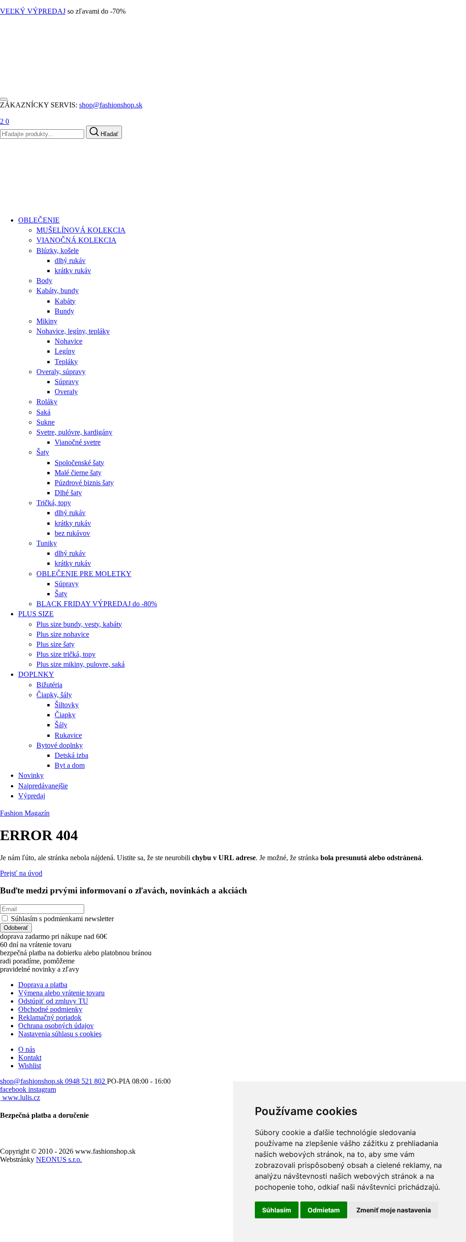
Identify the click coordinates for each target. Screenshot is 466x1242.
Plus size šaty (55, 644)
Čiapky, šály (54, 695)
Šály (61, 725)
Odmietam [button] (324, 1210)
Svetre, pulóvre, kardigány (74, 432)
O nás (26, 1049)
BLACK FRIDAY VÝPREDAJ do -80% (96, 604)
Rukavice (68, 735)
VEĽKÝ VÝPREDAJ (33, 11)
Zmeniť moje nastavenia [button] (393, 1210)
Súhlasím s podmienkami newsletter (62, 919)
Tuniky (46, 543)
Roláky (46, 402)
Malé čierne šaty (78, 473)
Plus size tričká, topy (66, 654)
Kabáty (65, 301)
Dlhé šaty (68, 493)
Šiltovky (67, 705)
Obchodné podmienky (50, 1009)
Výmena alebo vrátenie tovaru (61, 993)
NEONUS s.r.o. (59, 1159)
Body (44, 280)
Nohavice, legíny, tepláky (73, 331)
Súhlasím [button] (276, 1210)
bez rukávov (72, 533)
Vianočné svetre (78, 442)
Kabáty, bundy (57, 290)
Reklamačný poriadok (49, 1017)
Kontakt (29, 1057)
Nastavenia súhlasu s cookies (59, 1034)
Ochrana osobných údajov (56, 1025)
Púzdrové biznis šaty (84, 483)
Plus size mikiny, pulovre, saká (80, 664)
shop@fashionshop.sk (110, 105)
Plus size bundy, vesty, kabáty (79, 624)
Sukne (45, 422)
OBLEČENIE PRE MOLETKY (84, 574)
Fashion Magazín (25, 813)
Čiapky (65, 715)
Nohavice (68, 341)
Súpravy (67, 381)
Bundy (64, 311)
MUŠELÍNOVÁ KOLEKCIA (81, 230)
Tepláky (66, 361)
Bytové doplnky (59, 745)
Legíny (65, 351)
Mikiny (46, 321)
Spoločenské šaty (79, 462)
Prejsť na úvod (21, 873)
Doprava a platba (42, 985)
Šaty (42, 452)
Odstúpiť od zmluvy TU (53, 1001)
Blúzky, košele (57, 250)
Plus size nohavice (62, 634)
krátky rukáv (73, 270)
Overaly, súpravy (61, 371)
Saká (43, 412)
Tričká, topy (53, 503)
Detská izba (71, 755)
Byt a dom (70, 765)
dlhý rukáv (70, 260)
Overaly (66, 391)
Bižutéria (49, 685)
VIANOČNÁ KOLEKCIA (76, 240)
